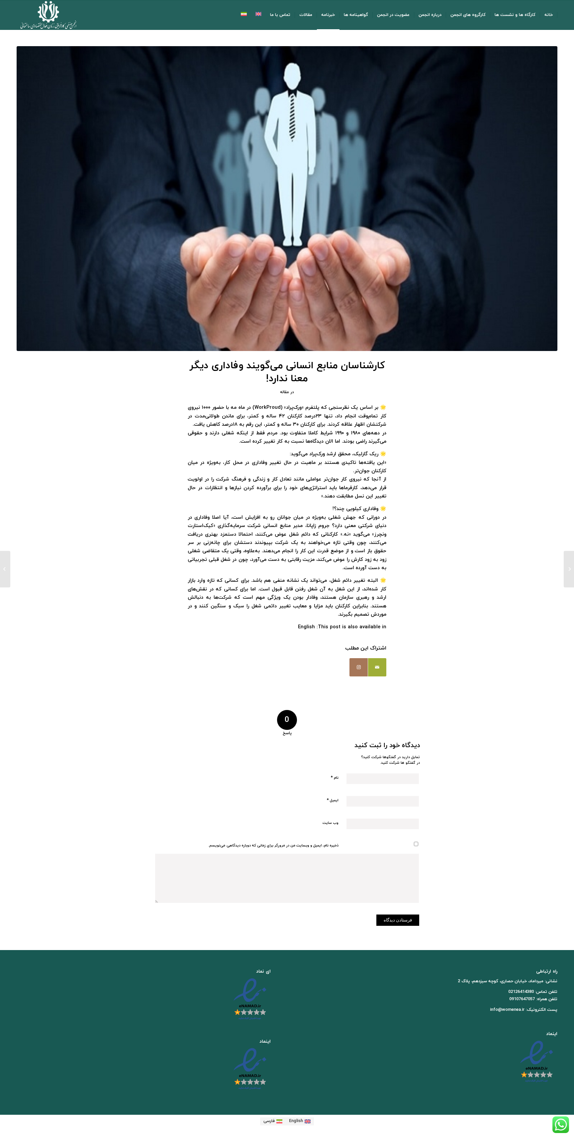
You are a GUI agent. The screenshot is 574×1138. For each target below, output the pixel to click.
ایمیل (332, 800)
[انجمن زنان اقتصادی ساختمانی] (48, 15)
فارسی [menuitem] (269, 1121)
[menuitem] (548, 15)
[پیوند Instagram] (358, 667)
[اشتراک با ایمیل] (377, 667)
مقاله (284, 392)
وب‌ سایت (330, 823)
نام (334, 778)
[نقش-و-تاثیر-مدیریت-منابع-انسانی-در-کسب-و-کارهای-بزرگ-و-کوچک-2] (287, 198)
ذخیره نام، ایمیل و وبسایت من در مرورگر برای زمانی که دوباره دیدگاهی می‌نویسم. (273, 845)
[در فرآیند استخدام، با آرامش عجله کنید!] (569, 569)
